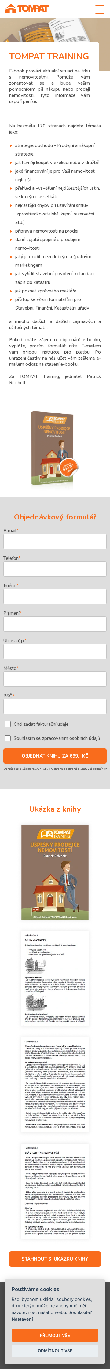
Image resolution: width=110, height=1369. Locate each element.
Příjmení (12, 613)
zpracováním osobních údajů (71, 738)
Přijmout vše (55, 1335)
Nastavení (22, 1319)
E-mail (11, 531)
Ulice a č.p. (15, 641)
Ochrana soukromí (64, 769)
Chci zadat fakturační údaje (41, 724)
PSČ (8, 696)
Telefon (12, 558)
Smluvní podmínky (93, 769)
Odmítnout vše (55, 1350)
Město (11, 668)
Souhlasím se (57, 738)
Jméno (11, 586)
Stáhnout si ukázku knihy (55, 1259)
